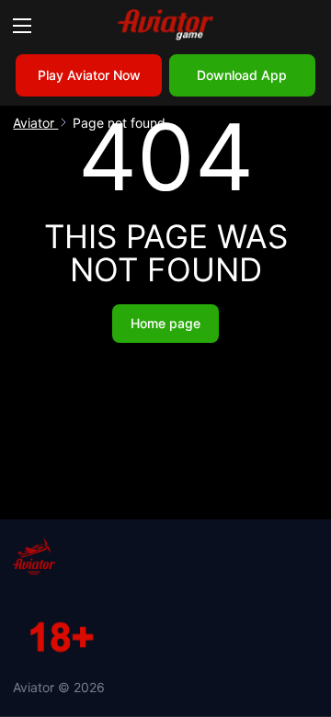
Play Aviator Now (89, 75)
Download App (242, 75)
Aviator (35, 123)
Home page (165, 323)
